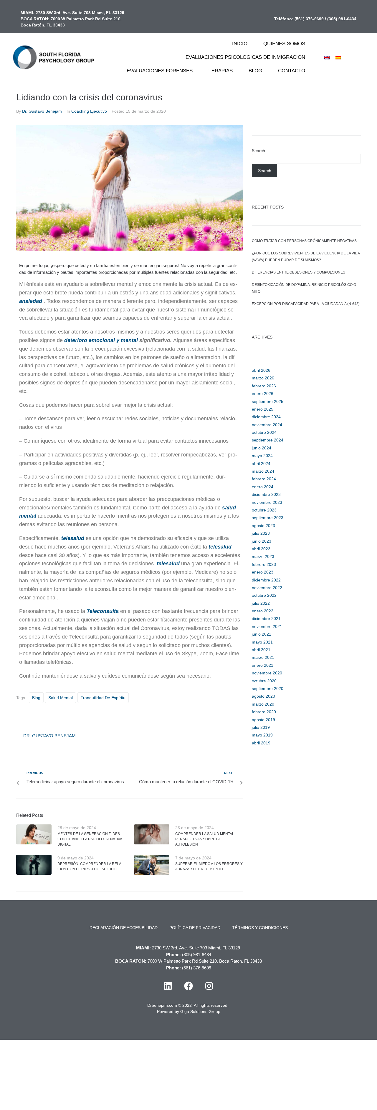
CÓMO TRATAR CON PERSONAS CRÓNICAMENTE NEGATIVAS (304, 241)
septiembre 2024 (267, 440)
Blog (36, 697)
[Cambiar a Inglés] (327, 57)
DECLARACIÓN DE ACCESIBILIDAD (124, 927)
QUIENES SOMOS (284, 43)
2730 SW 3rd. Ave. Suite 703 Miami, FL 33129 (80, 12)
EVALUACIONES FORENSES (160, 71)
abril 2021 (261, 649)
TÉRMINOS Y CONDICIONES (260, 927)
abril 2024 (261, 463)
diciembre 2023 (266, 494)
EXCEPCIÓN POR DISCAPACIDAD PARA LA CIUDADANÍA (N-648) (306, 304)
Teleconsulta (103, 611)
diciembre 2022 (266, 580)
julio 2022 (261, 603)
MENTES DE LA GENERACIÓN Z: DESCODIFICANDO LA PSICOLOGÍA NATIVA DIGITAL (89, 839)
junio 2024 (261, 448)
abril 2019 (261, 743)
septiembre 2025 (267, 401)
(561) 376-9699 (309, 18)
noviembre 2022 (267, 587)
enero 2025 (262, 409)
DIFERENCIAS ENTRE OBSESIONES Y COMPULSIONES (298, 272)
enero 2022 (262, 611)
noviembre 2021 (267, 626)
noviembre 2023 (267, 502)
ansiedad (30, 301)
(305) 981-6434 (341, 18)
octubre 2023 (264, 510)
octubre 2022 (264, 595)
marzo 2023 (263, 556)
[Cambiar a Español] (338, 57)
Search (258, 150)
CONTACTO (291, 71)
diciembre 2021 (266, 618)
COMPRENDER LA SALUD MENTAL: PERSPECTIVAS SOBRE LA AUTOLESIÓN (205, 839)
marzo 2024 (263, 471)
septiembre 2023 (267, 517)
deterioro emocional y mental (101, 340)
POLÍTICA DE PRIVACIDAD (194, 927)
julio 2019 (261, 727)
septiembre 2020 (267, 688)
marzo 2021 (263, 657)
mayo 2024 (262, 455)
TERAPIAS (221, 71)
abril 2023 (261, 548)
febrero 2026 (264, 386)
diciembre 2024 (266, 416)
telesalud (72, 538)
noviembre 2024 (267, 424)
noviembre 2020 (267, 673)
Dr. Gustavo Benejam (42, 111)
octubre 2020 (264, 681)
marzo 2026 (263, 378)
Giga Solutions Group (200, 1011)
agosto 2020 (263, 696)
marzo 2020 (263, 704)
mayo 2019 (262, 735)
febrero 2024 (264, 478)
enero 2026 (262, 393)
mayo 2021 (262, 642)
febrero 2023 (264, 564)
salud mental (60, 697)
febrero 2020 (264, 711)
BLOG (255, 71)
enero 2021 (262, 665)
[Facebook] (188, 985)
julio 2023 (261, 533)
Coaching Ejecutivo (89, 111)
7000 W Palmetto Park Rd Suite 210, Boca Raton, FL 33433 (205, 961)
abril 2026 (261, 370)
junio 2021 (261, 634)
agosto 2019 (263, 719)
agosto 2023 (263, 525)
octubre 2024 (264, 432)
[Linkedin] (167, 985)
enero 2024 (262, 486)
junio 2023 (261, 541)
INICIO (239, 43)
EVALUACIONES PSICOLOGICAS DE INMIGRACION (245, 57)
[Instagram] (209, 985)
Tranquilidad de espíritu (103, 697)
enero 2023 (262, 572)
